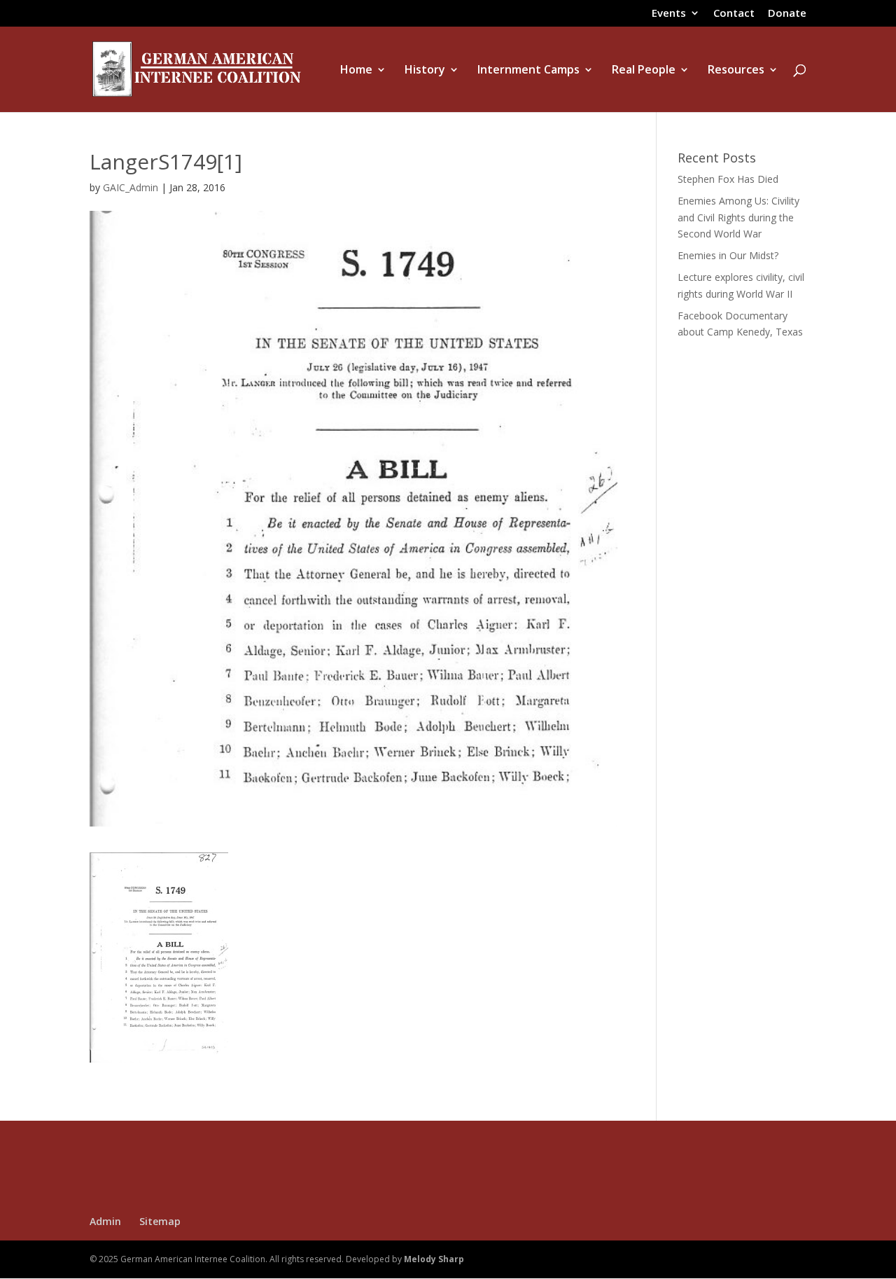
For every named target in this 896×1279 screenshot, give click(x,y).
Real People (644, 70)
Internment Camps (528, 70)
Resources (736, 70)
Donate (787, 14)
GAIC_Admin (130, 187)
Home (356, 70)
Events (669, 14)
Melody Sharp (434, 1259)
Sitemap (160, 1221)
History (425, 70)
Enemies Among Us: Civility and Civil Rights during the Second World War (738, 217)
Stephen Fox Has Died (728, 179)
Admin (105, 1221)
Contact (734, 14)
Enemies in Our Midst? (728, 255)
